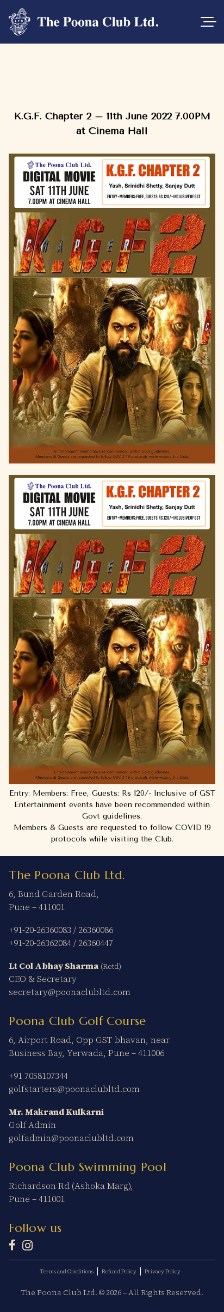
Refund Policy (119, 1271)
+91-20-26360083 (40, 930)
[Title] (12, 1245)
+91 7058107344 (38, 1076)
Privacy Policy (163, 1271)
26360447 (95, 943)
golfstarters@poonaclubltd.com (74, 1089)
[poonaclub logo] (83, 21)
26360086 (95, 930)
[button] (208, 21)
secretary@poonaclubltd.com (69, 992)
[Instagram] (27, 1246)
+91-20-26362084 (40, 943)
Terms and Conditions (67, 1271)
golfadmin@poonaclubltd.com (71, 1138)
